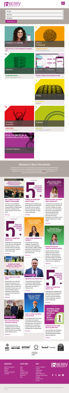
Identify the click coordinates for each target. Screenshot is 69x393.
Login (21, 369)
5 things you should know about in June (52, 288)
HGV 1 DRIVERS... (40, 101)
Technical (6, 374)
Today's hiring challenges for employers (33, 239)
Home (21, 367)
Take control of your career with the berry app (18, 50)
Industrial (6, 369)
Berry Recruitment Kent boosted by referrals (12, 321)
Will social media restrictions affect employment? (53, 200)
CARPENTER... (39, 128)
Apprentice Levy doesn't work (33, 278)
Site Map (38, 377)
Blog (21, 377)
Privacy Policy (39, 370)
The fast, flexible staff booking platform (48, 75)
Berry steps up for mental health (12, 278)
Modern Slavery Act (40, 374)
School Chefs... (9, 128)
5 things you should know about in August (32, 200)
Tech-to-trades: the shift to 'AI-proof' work (33, 315)
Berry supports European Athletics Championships (12, 200)
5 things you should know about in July (12, 239)
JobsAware (38, 372)
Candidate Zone (24, 374)
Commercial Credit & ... (42, 49)
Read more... (8, 215)
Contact (38, 380)
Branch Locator (39, 379)
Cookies (38, 369)
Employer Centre (24, 372)
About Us (22, 370)
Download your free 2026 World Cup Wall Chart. (52, 326)
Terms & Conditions (40, 367)
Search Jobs (10, 21)
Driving (6, 370)
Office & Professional (9, 367)
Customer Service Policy (41, 375)
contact (44, 171)
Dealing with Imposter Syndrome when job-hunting (53, 247)
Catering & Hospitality (9, 372)
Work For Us (23, 375)
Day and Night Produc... (12, 75)
